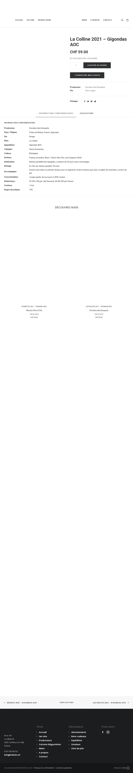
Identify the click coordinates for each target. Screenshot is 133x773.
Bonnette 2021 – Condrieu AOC (34, 306)
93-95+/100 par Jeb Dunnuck (41, 181)
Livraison (75, 744)
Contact (107, 20)
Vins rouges (90, 90)
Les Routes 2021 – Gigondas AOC (99, 306)
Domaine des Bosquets (95, 87)
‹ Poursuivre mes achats (87, 75)
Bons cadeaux (78, 736)
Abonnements (78, 732)
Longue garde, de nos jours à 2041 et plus (47, 177)
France (47, 132)
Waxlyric (126, 768)
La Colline (33, 141)
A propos (95, 20)
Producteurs (44, 20)
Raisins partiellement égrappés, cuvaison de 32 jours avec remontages (59, 162)
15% (31, 189)
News (84, 20)
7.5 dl (31, 185)
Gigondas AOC (35, 145)
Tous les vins (66, 702)
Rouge (32, 136)
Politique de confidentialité (44, 768)
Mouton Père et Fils (34, 310)
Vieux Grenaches (36, 149)
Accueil (19, 20)
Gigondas (55, 132)
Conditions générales (64, 768)
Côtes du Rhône (36, 132)
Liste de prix (77, 748)
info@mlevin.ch (12, 755)
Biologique (33, 153)
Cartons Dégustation (50, 744)
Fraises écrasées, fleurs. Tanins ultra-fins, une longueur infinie (55, 157)
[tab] (56, 114)
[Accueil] (13, 722)
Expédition (76, 740)
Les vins (30, 20)
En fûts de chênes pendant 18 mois (44, 166)
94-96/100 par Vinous (64, 181)
